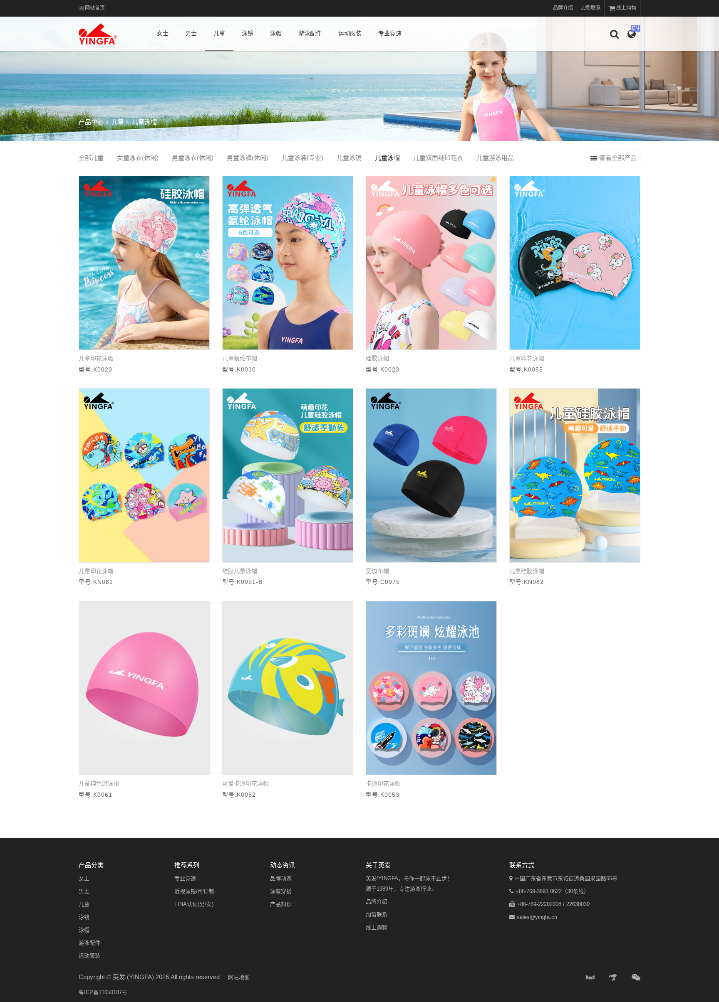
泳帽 (276, 33)
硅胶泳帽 (377, 358)
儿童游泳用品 (495, 157)
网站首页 (95, 8)
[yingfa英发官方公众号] (636, 977)
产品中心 (91, 122)
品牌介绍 (563, 8)
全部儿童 (91, 157)
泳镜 (247, 33)
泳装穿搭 (281, 891)
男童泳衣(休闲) (192, 157)
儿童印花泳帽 (96, 358)
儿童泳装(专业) (302, 157)
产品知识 (281, 904)
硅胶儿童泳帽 (239, 571)
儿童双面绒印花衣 (438, 157)
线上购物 (626, 8)
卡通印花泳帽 (383, 783)
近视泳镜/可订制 (194, 891)
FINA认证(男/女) (193, 904)
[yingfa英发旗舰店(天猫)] (590, 977)
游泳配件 (310, 33)
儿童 (219, 33)
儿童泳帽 (387, 157)
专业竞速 (390, 33)
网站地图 (239, 977)
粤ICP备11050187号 (103, 992)
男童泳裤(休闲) (247, 157)
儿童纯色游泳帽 (99, 783)
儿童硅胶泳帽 (526, 571)
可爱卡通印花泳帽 (245, 783)
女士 (163, 33)
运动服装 (350, 33)
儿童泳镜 (349, 157)
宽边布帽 (377, 571)
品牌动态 (281, 878)
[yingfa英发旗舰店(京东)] (614, 977)
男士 (191, 33)
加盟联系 (591, 8)
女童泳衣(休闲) (138, 157)
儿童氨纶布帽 (239, 358)
